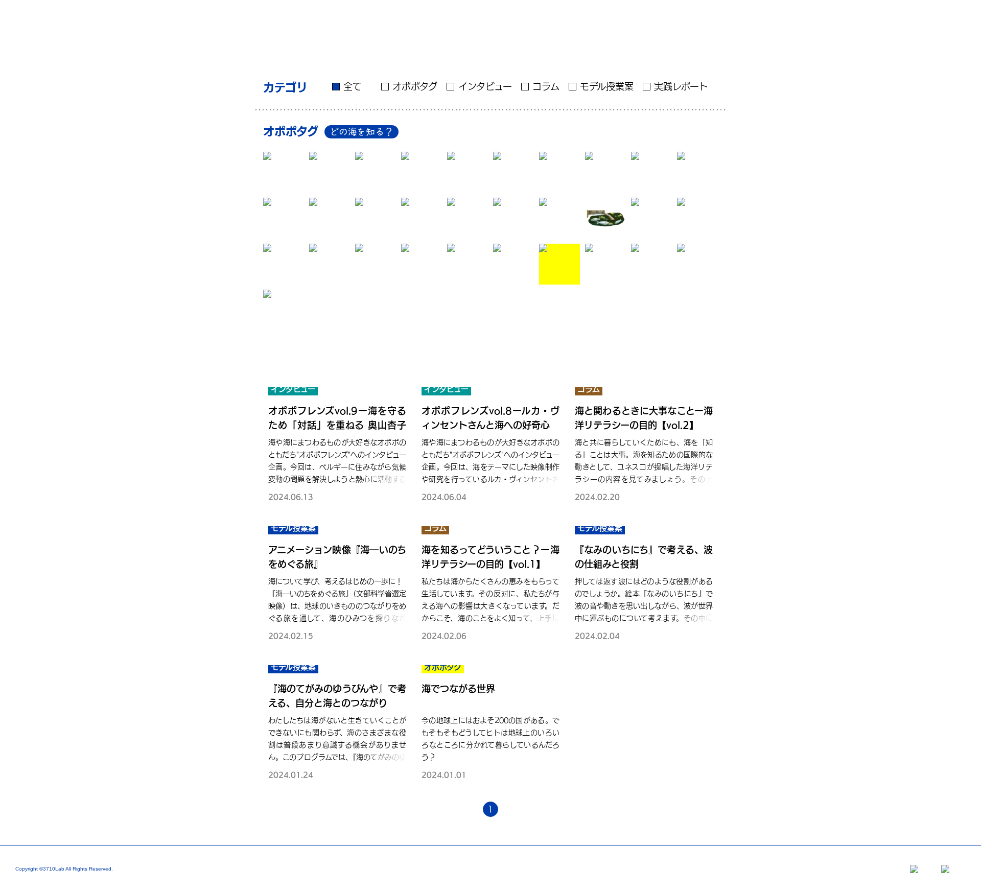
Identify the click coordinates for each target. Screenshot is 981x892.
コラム (545, 86)
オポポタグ (414, 86)
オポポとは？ (629, 20)
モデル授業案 (607, 86)
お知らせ (833, 20)
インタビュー (484, 86)
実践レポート (681, 86)
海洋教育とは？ (688, 20)
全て (352, 86)
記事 (733, 20)
